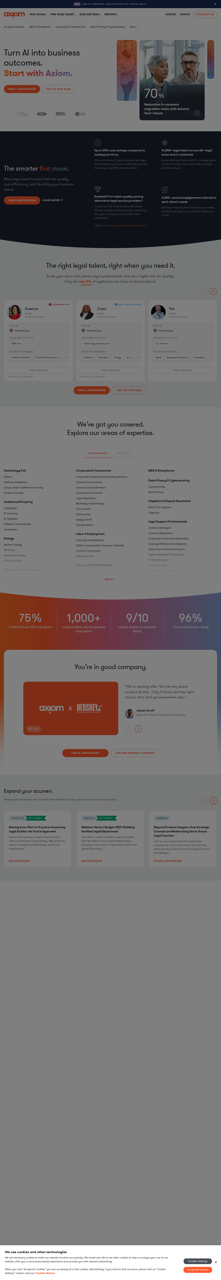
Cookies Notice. (45, 1273)
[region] (110, 1262)
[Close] (215, 1262)
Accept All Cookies (198, 1270)
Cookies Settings (198, 1261)
